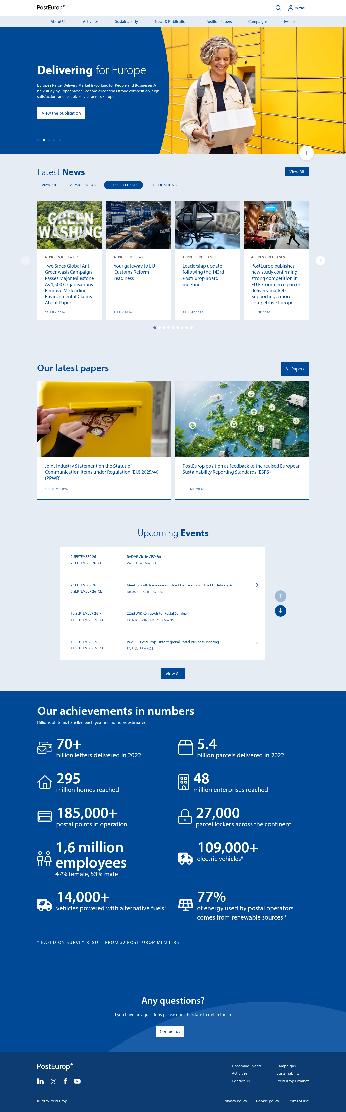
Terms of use (298, 1100)
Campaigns (257, 21)
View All (296, 171)
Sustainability (126, 21)
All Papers (294, 369)
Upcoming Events (246, 1065)
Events (289, 21)
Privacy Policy (235, 1100)
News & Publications (172, 21)
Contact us (170, 1031)
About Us (58, 21)
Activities (90, 21)
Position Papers (219, 21)
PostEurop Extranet (293, 1080)
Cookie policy (267, 1100)
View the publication (61, 113)
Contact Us (241, 1080)
